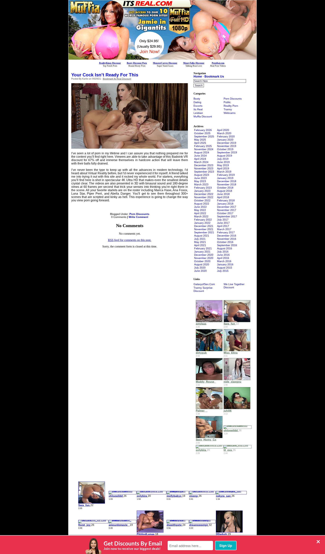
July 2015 (223, 270)
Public (227, 102)
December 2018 (226, 181)
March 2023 (201, 184)
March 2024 (201, 162)
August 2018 (224, 190)
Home (198, 76)
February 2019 (226, 174)
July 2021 (200, 238)
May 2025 (200, 139)
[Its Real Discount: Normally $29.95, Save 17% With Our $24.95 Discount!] (162, 58)
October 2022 (202, 200)
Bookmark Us (214, 76)
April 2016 (223, 257)
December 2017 (226, 206)
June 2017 (223, 222)
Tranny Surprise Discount (203, 289)
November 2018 (226, 184)
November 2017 (226, 210)
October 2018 (225, 187)
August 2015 (224, 267)
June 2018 (223, 194)
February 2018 (226, 200)
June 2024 (200, 155)
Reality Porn (231, 105)
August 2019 (224, 155)
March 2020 (224, 133)
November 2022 (203, 197)
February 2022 (203, 219)
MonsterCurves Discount (165, 63)
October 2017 (225, 213)
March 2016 (224, 261)
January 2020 (225, 139)
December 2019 (226, 142)
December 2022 (203, 194)
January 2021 (202, 251)
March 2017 (224, 229)
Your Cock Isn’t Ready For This (104, 74)
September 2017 (227, 216)
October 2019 (225, 149)
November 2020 (203, 257)
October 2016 (225, 242)
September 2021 (204, 232)
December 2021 (203, 226)
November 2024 (203, 149)
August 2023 (201, 174)
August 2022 (201, 203)
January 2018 (225, 203)
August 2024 (201, 152)
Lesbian (198, 112)
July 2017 (223, 219)
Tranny (228, 109)
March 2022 (201, 216)
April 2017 (223, 226)
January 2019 (225, 178)
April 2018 (223, 197)
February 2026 (203, 130)
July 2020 (200, 267)
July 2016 (223, 251)
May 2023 (200, 181)
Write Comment (138, 216)
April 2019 (223, 168)
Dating (197, 102)
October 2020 (202, 261)
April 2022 (200, 213)
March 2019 (224, 171)
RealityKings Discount (110, 63)
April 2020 (223, 130)
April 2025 (200, 142)
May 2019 (223, 165)
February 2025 (203, 146)
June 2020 (200, 270)
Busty (197, 98)
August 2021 (201, 235)
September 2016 (227, 245)
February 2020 (226, 136)
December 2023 (203, 165)
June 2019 (223, 162)
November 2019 (226, 146)
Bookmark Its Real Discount (117, 79)
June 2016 (223, 254)
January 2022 (202, 222)
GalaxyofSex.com (204, 284)
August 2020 (201, 264)
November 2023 (203, 168)
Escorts (198, 105)
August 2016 (224, 248)
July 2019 (223, 158)
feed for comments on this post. (129, 240)
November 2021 (203, 229)
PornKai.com (218, 63)
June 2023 (200, 178)
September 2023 (204, 171)
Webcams (229, 112)
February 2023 (203, 187)
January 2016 (225, 264)
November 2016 (226, 238)
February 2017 (226, 232)
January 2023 (202, 190)
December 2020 (203, 254)
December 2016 (226, 235)
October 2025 (202, 133)
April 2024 (200, 158)
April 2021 (200, 245)
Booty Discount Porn (137, 63)
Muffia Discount (203, 116)
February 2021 (203, 248)
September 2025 (204, 136)
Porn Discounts (139, 213)
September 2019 (227, 152)
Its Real (198, 109)
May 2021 (200, 242)
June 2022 (200, 206)
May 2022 (200, 210)
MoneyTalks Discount (193, 63)
